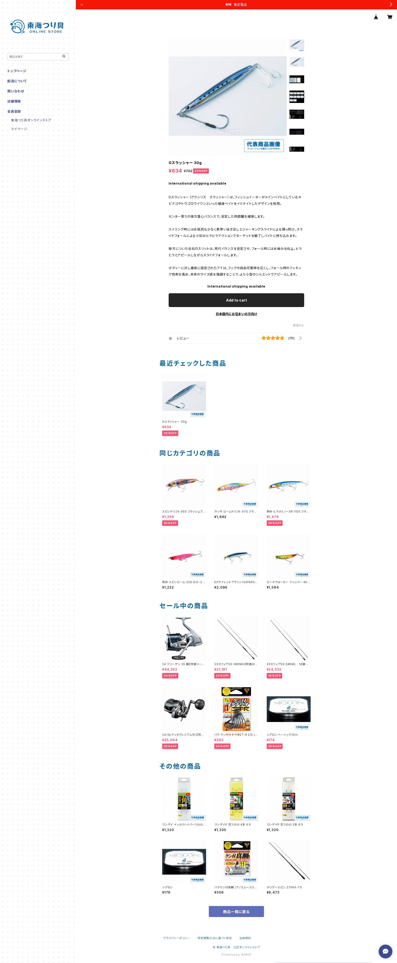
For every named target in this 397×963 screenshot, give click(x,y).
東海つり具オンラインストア (31, 120)
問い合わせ (15, 91)
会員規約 (245, 938)
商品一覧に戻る (236, 911)
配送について (17, 81)
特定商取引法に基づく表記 (215, 938)
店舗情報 (14, 101)
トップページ (16, 71)
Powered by (231, 954)
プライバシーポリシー (176, 938)
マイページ (19, 129)
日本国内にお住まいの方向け (236, 314)
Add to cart (236, 300)
